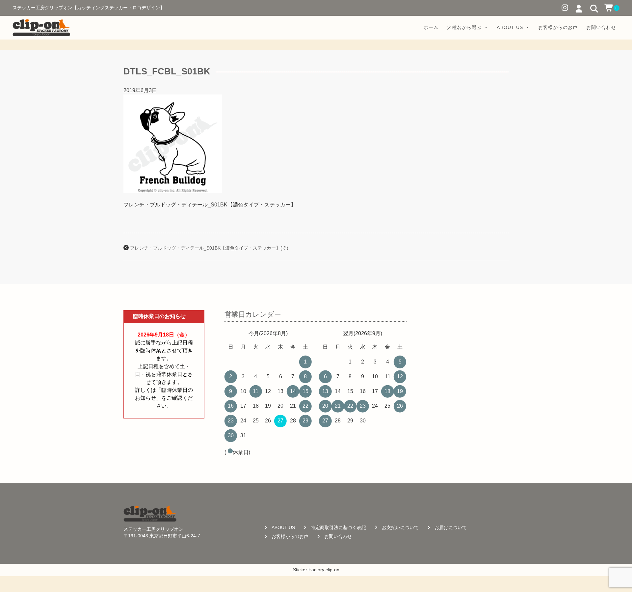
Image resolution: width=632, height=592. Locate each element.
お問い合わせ (601, 27)
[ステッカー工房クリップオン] (41, 27)
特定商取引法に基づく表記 (338, 527)
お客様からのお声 (558, 27)
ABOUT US (510, 27)
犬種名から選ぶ (464, 27)
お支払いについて (400, 527)
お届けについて (450, 527)
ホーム (431, 27)
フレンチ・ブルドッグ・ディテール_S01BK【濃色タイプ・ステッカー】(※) (209, 248)
